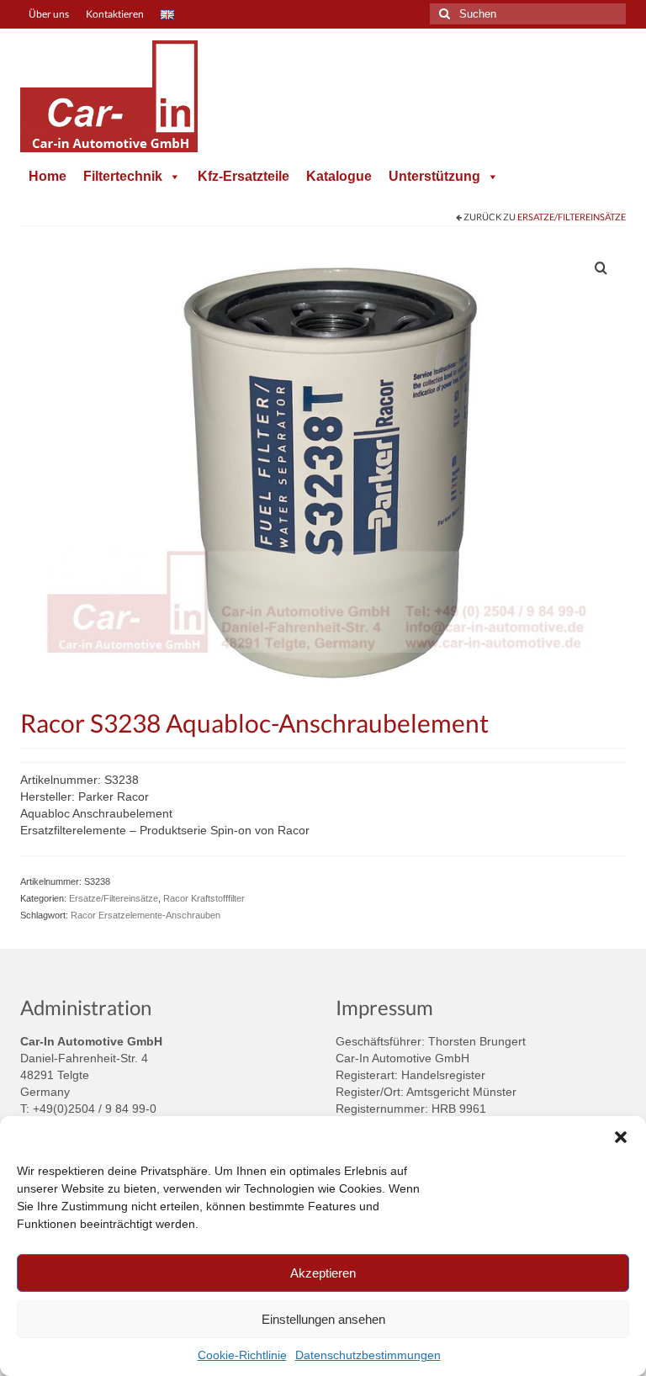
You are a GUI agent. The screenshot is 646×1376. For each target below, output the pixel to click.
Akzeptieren (323, 1273)
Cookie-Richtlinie (242, 1355)
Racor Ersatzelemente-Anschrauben (145, 915)
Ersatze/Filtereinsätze (571, 216)
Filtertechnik (122, 176)
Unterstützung (434, 176)
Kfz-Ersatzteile (243, 176)
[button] (620, 1137)
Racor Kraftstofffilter (204, 898)
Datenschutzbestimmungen (368, 1355)
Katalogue (339, 176)
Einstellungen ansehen (323, 1319)
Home (47, 176)
